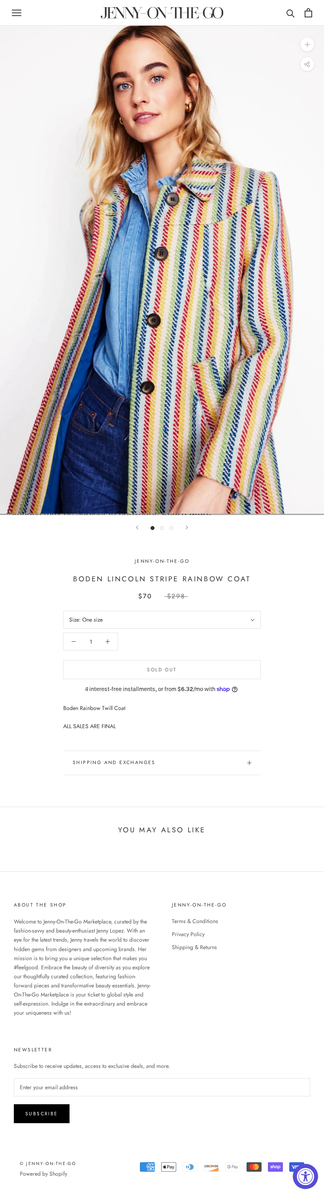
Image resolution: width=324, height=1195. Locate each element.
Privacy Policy (188, 934)
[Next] (187, 527)
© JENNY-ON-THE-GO (48, 1163)
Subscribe (41, 1113)
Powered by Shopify (43, 1174)
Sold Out (162, 669)
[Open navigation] (16, 12)
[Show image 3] (171, 528)
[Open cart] (308, 12)
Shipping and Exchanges (114, 762)
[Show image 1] (152, 528)
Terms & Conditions (195, 921)
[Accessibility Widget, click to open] (305, 1176)
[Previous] (137, 527)
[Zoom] (307, 44)
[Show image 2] (162, 528)
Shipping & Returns (194, 947)
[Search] (290, 13)
